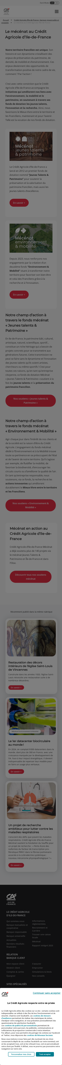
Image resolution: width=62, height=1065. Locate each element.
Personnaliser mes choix (21, 1054)
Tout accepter (45, 1054)
